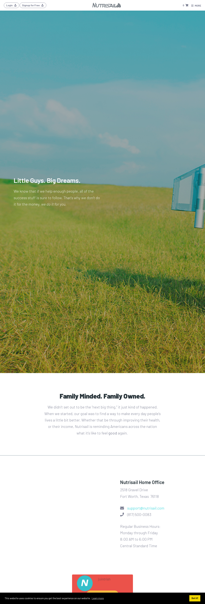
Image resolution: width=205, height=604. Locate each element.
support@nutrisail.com (145, 508)
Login (9, 5)
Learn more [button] (98, 598)
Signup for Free (31, 5)
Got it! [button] (195, 598)
